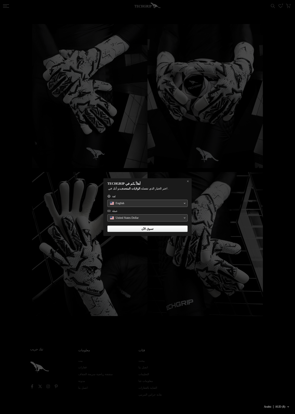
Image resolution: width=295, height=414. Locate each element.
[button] (276, 407)
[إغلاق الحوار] (188, 181)
